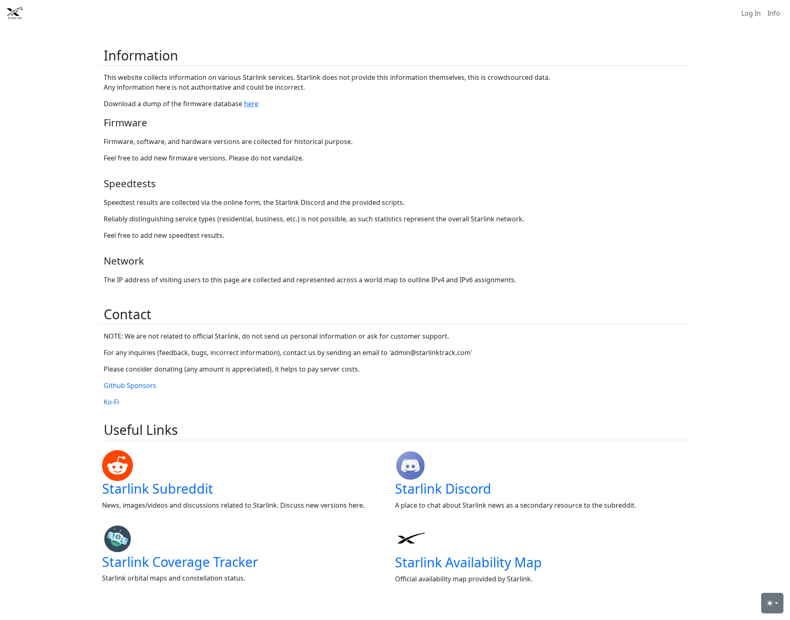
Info (773, 13)
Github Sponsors (130, 385)
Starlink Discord (443, 488)
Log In (751, 13)
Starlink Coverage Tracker (180, 562)
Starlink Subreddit (157, 488)
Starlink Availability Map (468, 562)
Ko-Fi (111, 401)
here (251, 103)
